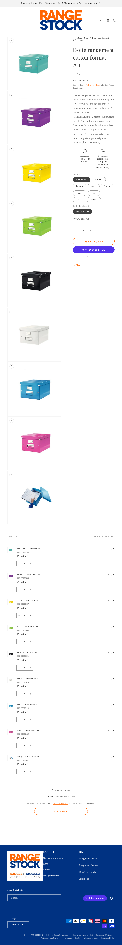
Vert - (93, 186)
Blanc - (79, 193)
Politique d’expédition (49, 938)
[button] (6, 20)
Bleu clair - (81, 179)
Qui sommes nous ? (53, 858)
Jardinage (84, 878)
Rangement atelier (88, 872)
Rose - (79, 200)
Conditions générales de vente (86, 938)
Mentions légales (108, 938)
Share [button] (78, 265)
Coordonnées (66, 938)
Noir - (107, 186)
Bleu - (94, 193)
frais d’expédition (60, 803)
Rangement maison (89, 858)
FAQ (45, 864)
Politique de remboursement (57, 935)
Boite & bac (83, 38)
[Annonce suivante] (116, 3)
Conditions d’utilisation (105, 935)
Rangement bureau (88, 865)
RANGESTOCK (37, 935)
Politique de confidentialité (82, 935)
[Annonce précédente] (6, 3)
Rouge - (94, 200)
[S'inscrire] (57, 897)
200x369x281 (82, 211)
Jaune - (79, 186)
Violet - (99, 179)
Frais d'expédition (93, 85)
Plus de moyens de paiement (94, 257)
